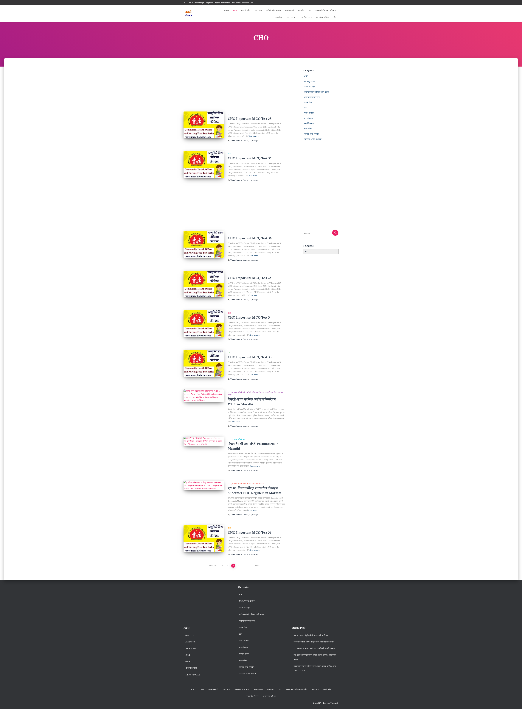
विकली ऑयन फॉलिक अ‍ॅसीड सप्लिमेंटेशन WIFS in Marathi (252, 401)
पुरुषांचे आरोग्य (290, 17)
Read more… (253, 136)
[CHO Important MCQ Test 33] (204, 363)
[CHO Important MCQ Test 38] (204, 124)
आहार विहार (278, 17)
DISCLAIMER (191, 648)
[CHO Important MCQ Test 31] (204, 538)
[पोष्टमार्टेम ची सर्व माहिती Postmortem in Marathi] (204, 441)
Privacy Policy (192, 674)
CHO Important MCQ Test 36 (250, 237)
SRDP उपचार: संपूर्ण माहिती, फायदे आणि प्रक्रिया (311, 635)
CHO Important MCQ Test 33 (250, 356)
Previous (213, 566)
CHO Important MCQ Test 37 (250, 158)
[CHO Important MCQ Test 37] (204, 164)
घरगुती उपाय (209, 3)
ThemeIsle (334, 703)
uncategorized (309, 81)
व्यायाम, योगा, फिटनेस (305, 17)
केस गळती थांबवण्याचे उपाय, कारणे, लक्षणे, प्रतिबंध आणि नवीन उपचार (315, 657)
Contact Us (191, 641)
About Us (189, 635)
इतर (252, 3)
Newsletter (191, 668)
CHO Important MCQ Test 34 (250, 317)
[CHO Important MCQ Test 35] (204, 284)
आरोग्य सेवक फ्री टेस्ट (322, 17)
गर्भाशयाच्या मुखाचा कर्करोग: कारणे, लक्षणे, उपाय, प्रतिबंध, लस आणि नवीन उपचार (315, 668)
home (187, 661)
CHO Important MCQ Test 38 (250, 118)
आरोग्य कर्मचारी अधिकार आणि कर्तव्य (325, 10)
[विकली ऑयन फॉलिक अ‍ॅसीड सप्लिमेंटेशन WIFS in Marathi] (204, 395)
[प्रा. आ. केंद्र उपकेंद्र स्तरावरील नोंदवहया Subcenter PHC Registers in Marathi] (204, 485)
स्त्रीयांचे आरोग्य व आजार (222, 3)
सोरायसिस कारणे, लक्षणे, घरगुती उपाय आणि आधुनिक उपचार (314, 641)
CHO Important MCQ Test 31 (250, 532)
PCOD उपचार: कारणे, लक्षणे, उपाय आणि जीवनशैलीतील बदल (314, 648)
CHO (191, 3)
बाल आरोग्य (245, 3)
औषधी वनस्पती (236, 3)
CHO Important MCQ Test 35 (250, 277)
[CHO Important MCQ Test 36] (204, 244)
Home (185, 3)
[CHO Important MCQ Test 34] (204, 323)
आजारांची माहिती (199, 3)
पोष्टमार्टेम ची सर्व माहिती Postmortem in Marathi (253, 446)
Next (257, 566)
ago (253, 140)
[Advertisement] (234, 87)
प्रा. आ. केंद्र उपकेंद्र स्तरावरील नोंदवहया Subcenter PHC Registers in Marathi (254, 490)
